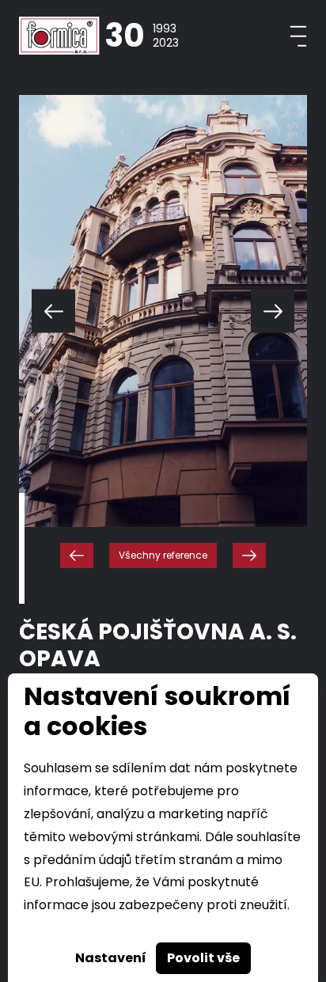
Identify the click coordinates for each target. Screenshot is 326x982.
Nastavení (110, 958)
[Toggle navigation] (298, 36)
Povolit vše (203, 958)
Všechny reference (163, 555)
